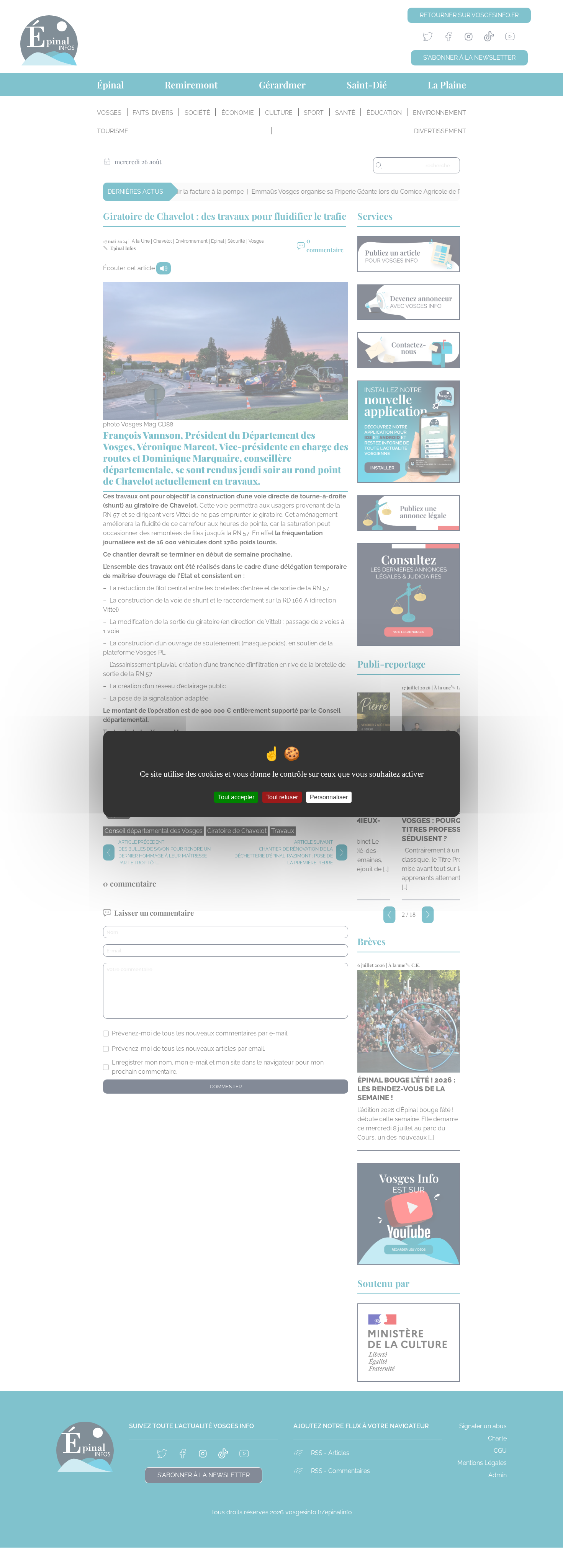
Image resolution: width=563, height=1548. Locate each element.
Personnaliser (329, 797)
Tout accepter (236, 797)
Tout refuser (282, 797)
